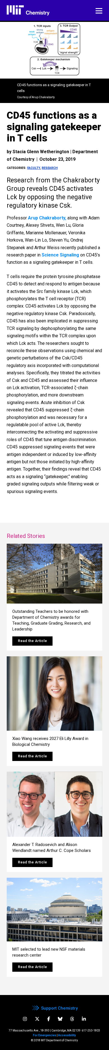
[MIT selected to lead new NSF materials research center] (54, 910)
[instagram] (25, 1019)
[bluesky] (60, 1019)
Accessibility (67, 1035)
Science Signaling (60, 255)
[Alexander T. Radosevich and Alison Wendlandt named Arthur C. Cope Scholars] (54, 804)
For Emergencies (44, 1035)
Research (50, 168)
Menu (99, 11)
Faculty (33, 168)
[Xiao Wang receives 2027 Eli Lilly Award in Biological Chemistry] (54, 693)
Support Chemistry (59, 1008)
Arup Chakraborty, (47, 218)
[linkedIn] (84, 1019)
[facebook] (48, 1019)
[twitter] (37, 1019)
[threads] (72, 1019)
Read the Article (32, 641)
